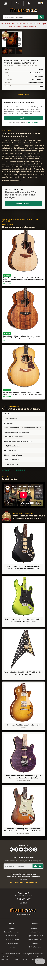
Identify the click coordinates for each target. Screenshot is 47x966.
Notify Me (23, 118)
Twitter (21, 849)
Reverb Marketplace (12, 849)
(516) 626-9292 (33, 123)
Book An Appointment (12, 932)
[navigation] (6, 3)
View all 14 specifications (13, 470)
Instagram (30, 849)
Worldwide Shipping (35, 939)
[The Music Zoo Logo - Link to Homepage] (23, 10)
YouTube (26, 849)
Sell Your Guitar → (23, 203)
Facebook (16, 849)
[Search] (41, 17)
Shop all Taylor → (24, 94)
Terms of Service (25, 958)
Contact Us (35, 928)
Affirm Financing (11, 936)
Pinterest (35, 849)
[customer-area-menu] (29, 3)
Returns (35, 943)
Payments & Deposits (35, 936)
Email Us (23, 903)
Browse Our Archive (23, 914)
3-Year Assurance (35, 947)
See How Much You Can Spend (23, 882)
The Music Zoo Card (12, 939)
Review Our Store (12, 943)
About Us (12, 928)
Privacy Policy (16, 958)
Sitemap (12, 947)
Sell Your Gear (35, 932)
